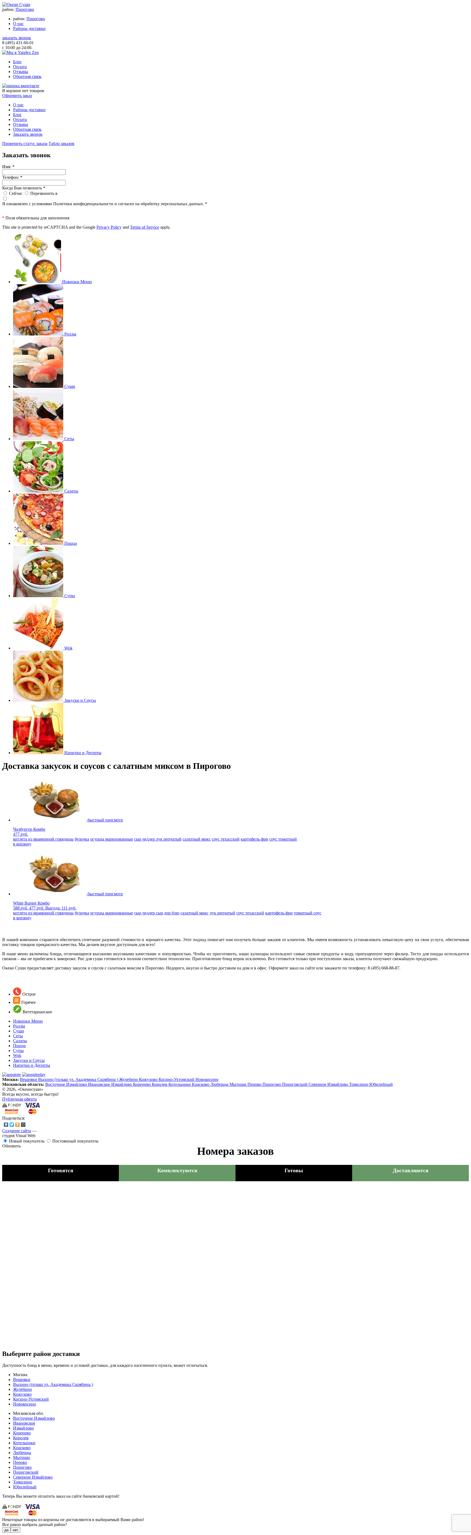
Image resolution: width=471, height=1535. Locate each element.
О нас (18, 23)
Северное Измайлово (329, 1084)
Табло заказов (61, 143)
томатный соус (307, 913)
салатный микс (197, 839)
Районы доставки (29, 28)
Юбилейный (381, 1084)
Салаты (20, 1040)
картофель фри (254, 839)
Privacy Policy (109, 227)
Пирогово (25, 9)
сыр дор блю (167, 913)
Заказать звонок (28, 134)
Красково (201, 1084)
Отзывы (20, 71)
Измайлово (122, 1084)
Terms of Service (144, 227)
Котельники (180, 1084)
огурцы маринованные (111, 839)
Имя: (8, 166)
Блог (17, 61)
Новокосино (206, 1079)
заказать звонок (16, 37)
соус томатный (283, 839)
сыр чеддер (145, 839)
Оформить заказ (17, 95)
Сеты (18, 1036)
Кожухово (149, 1079)
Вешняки (29, 1079)
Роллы (19, 1026)
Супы (18, 1050)
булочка (82, 839)
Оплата (20, 66)
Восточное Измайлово (66, 1084)
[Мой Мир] (23, 1124)
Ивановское (99, 1084)
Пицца (19, 1045)
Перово (254, 1084)
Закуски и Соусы (29, 1060)
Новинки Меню (28, 1021)
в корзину (22, 844)
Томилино (359, 1084)
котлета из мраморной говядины (43, 839)
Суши (18, 1031)
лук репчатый (169, 839)
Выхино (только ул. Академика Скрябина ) (78, 1079)
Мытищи (238, 1084)
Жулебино (129, 1079)
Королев (160, 1084)
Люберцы (220, 1084)
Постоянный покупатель (75, 1141)
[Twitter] (12, 1124)
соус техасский (226, 839)
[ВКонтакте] (6, 1124)
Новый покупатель (26, 1141)
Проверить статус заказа (24, 143)
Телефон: (12, 177)
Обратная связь (27, 76)
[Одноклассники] (17, 1124)
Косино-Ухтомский (177, 1079)
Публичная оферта (19, 1099)
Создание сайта (16, 1130)
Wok (17, 1055)
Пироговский (295, 1084)
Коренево (142, 1084)
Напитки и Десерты (31, 1065)
